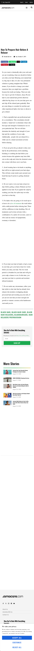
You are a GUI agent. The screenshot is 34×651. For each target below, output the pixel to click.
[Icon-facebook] (3, 603)
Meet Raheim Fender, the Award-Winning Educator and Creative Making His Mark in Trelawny (21, 386)
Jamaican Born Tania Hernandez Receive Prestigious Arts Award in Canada (20, 371)
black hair (6, 312)
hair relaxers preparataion (17, 316)
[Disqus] (17, 522)
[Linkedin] (11, 603)
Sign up (17, 343)
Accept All (17, 637)
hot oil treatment (16, 203)
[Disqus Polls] (17, 478)
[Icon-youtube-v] (14, 603)
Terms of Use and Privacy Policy (22, 335)
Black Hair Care (19, 312)
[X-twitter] (6, 603)
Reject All (17, 647)
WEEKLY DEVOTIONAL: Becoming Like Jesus (21, 378)
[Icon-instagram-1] (8, 603)
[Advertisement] (17, 28)
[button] (26, 7)
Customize (17, 642)
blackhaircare (21, 314)
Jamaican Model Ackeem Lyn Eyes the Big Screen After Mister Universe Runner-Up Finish (20, 403)
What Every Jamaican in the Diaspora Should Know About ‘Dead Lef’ (21, 394)
